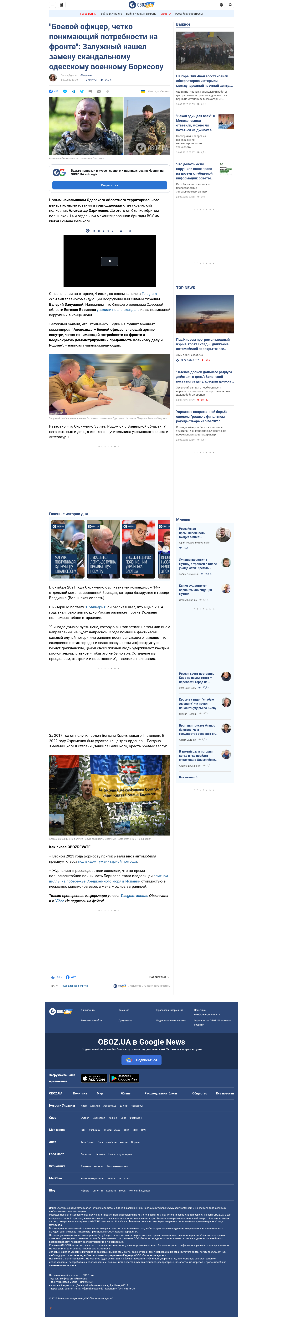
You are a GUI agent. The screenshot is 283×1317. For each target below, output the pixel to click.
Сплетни (98, 1190)
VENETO (166, 13)
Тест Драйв (87, 1142)
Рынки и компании (92, 1166)
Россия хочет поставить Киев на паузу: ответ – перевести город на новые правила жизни (196, 678)
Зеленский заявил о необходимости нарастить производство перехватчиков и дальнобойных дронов (203, 391)
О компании (88, 1010)
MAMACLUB (114, 1178)
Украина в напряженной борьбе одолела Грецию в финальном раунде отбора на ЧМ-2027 (202, 416)
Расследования (156, 1093)
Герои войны (88, 13)
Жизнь (126, 1093)
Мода (122, 1190)
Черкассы (137, 1105)
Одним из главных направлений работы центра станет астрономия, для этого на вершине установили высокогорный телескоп (201, 95)
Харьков (95, 1105)
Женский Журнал (139, 1190)
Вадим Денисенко (188, 574)
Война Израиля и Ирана (141, 13)
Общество (86, 75)
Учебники (94, 1130)
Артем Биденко (187, 739)
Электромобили (107, 1142)
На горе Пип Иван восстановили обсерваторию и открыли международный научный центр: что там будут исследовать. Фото (203, 81)
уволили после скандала (118, 309)
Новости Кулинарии (120, 1154)
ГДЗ (83, 1130)
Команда (124, 1010)
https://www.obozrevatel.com (176, 1207)
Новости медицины (92, 1178)
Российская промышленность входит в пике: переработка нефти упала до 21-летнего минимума (194, 533)
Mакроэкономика (117, 1166)
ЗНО (135, 1130)
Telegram (149, 293)
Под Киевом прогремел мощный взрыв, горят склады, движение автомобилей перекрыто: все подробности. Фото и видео (203, 344)
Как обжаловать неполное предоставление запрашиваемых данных (193, 188)
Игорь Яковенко (188, 600)
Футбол (85, 1117)
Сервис (135, 1142)
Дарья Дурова (69, 75)
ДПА (126, 1130)
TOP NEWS (185, 287)
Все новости (225, 1093)
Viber (59, 901)
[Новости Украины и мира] (119, 987)
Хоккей (113, 1117)
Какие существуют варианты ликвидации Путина (195, 590)
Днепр (123, 1105)
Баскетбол (99, 1117)
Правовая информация (169, 1010)
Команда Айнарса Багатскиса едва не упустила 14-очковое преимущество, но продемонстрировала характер (201, 431)
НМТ (144, 1130)
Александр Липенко (190, 765)
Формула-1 (136, 1117)
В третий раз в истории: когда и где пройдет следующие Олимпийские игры (198, 756)
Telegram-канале (134, 895)
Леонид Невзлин (188, 714)
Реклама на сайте (91, 1020)
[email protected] (93, 1288)
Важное (183, 24)
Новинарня (95, 607)
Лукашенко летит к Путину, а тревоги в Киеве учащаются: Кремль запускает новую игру (198, 564)
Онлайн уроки (112, 1130)
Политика (80, 1093)
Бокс (123, 1117)
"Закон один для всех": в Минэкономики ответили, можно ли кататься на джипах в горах (195, 123)
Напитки (100, 1154)
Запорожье (109, 1105)
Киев (84, 1105)
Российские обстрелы (189, 13)
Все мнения (187, 777)
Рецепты (86, 1154)
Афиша (85, 1190)
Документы (125, 1020)
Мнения (183, 519)
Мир (100, 1093)
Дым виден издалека (189, 355)
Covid (127, 1178)
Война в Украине (111, 13)
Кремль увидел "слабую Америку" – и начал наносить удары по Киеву (197, 704)
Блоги (172, 1093)
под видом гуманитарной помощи (107, 861)
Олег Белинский (187, 688)
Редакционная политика (75, 986)
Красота (111, 1190)
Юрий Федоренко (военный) (194, 542)
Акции (124, 1142)
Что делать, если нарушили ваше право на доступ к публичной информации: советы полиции (194, 171)
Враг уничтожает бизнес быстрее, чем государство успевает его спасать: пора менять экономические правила (198, 730)
